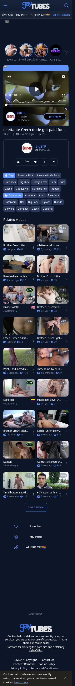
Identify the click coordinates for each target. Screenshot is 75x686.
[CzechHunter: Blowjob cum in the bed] (53, 424)
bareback (10, 182)
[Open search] (66, 5)
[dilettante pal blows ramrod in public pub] (53, 238)
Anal (41, 195)
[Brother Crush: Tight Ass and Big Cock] (53, 331)
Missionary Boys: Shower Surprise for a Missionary (49, 399)
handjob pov (39, 188)
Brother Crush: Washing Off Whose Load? (15, 245)
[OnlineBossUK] (19, 300)
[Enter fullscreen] (63, 95)
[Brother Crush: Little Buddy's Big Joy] (53, 269)
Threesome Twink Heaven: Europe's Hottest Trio (49, 369)
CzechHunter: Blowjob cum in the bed (49, 430)
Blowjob (9, 208)
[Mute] (9, 76)
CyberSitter (35, 650)
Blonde (58, 202)
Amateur (30, 195)
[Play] (36, 89)
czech (8, 188)
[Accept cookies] (65, 678)
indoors (55, 188)
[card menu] (33, 247)
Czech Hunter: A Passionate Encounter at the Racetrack (15, 338)
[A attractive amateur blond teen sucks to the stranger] (53, 455)
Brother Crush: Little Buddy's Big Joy (49, 276)
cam (53, 182)
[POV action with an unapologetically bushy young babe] (53, 486)
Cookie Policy (47, 664)
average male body (48, 175)
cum (62, 182)
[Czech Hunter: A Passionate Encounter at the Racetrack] (19, 331)
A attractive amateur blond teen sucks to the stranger (49, 461)
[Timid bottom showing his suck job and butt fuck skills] (19, 486)
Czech (35, 208)
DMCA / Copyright (25, 660)
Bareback (53, 195)
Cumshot (23, 208)
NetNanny (58, 647)
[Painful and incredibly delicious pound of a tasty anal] (19, 362)
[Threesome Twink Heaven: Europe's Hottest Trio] (53, 362)
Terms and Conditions (44, 668)
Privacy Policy (18, 668)
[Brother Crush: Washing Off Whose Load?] (19, 238)
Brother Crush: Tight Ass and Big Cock (49, 338)
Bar (22, 202)
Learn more (21, 682)
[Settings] (63, 76)
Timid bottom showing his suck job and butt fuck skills (15, 492)
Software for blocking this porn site (27, 647)
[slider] (36, 104)
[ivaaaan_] (19, 455)
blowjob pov (40, 182)
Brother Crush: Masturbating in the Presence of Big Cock (16, 430)
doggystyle (22, 188)
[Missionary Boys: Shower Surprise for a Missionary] (53, 393)
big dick (24, 182)
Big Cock (33, 202)
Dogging (47, 208)
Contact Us (47, 660)
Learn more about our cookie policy (45, 641)
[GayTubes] (36, 5)
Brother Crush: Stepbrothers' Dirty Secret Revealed (49, 307)
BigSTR (21, 112)
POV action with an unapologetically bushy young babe (49, 492)
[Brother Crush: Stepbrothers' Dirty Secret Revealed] (53, 300)
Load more (36, 507)
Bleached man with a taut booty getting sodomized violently (15, 276)
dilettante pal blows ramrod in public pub (49, 245)
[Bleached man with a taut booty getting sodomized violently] (19, 269)
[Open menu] (5, 5)
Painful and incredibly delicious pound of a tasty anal (15, 369)
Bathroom (10, 202)
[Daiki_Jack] (19, 393)
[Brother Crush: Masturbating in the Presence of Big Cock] (19, 424)
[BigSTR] (10, 116)
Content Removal (24, 664)
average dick (25, 175)
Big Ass (46, 202)
